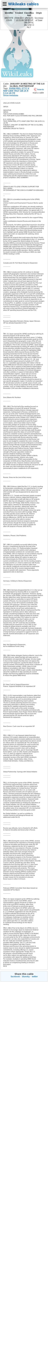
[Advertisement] (24, 55)
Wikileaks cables (23, 4)
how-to (40, 89)
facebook (15, 976)
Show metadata (10, 95)
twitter (34, 976)
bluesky (26, 976)
